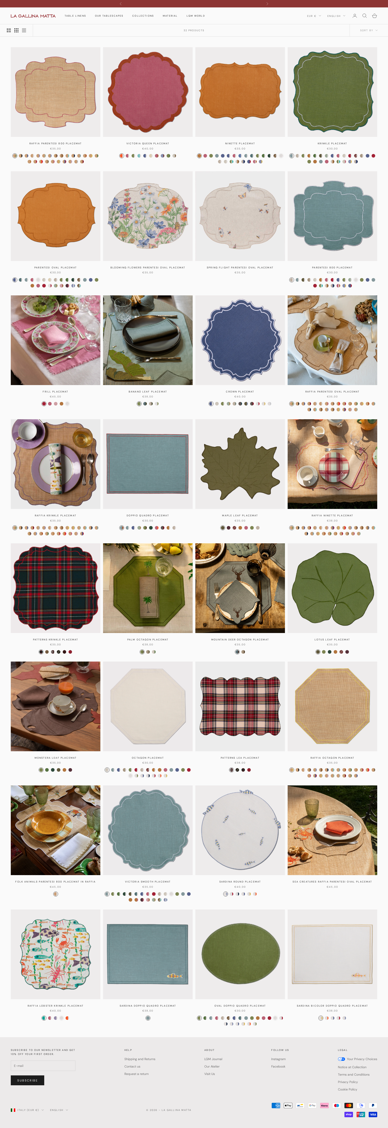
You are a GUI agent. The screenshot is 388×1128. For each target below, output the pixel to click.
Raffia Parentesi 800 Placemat (55, 143)
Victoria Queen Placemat (148, 143)
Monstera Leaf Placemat (56, 757)
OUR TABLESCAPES (109, 15)
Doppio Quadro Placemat (148, 515)
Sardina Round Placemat (240, 881)
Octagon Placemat (148, 757)
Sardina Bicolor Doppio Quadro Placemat (332, 1005)
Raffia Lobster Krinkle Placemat (56, 1005)
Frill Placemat (55, 391)
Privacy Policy (348, 1082)
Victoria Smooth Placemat (148, 881)
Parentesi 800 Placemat (332, 267)
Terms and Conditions (354, 1074)
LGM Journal (213, 1059)
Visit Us (209, 1074)
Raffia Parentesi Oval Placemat (332, 391)
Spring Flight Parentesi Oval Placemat (240, 267)
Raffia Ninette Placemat (332, 515)
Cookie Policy (347, 1089)
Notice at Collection (352, 1067)
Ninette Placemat (240, 143)
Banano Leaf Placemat (148, 391)
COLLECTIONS (143, 15)
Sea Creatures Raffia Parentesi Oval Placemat (332, 881)
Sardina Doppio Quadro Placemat (148, 1005)
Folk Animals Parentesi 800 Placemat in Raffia (55, 881)
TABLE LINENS (75, 15)
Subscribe (27, 1080)
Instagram (278, 1059)
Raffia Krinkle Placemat (55, 515)
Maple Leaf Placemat (240, 515)
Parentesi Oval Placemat (55, 267)
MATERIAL (170, 15)
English (334, 15)
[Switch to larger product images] (9, 30)
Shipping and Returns (139, 1059)
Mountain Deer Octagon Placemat (240, 639)
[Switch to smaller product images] (16, 30)
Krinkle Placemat (332, 143)
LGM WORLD (196, 15)
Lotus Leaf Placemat (332, 639)
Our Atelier (212, 1066)
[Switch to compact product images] (24, 30)
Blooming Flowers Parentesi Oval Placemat (147, 267)
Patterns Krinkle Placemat (55, 639)
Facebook (278, 1066)
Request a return (136, 1074)
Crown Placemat (240, 391)
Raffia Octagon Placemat (333, 757)
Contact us (132, 1066)
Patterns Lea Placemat (240, 757)
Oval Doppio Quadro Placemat (240, 1005)
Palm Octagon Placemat (147, 639)
